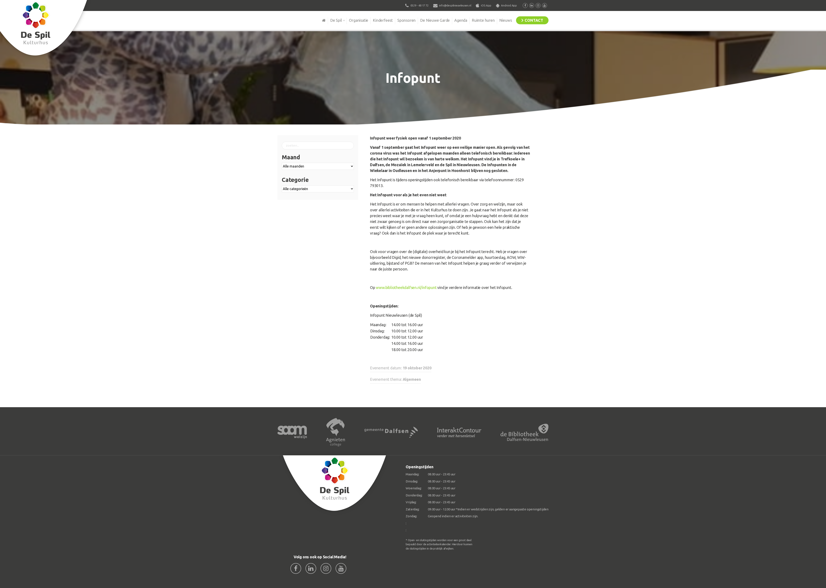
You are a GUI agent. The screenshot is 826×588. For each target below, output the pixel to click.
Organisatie (358, 20)
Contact (534, 20)
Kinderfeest (383, 20)
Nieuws (505, 20)
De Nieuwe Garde (435, 20)
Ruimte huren (483, 20)
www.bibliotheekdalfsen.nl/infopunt (406, 287)
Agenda (460, 20)
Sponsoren (406, 20)
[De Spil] (334, 483)
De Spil (336, 20)
